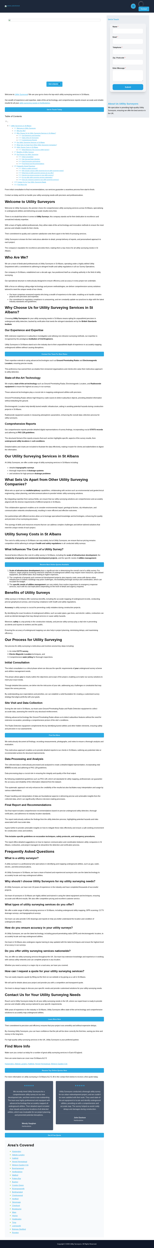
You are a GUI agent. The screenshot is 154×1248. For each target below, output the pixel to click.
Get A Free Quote (54, 1135)
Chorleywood (17, 1195)
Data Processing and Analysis (31, 161)
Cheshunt (16, 1206)
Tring (14, 1222)
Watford (15, 1175)
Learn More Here (54, 1019)
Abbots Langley (21, 1064)
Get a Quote (53, 84)
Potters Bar (16, 1179)
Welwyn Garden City (59, 1064)
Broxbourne (16, 1209)
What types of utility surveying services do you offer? (38, 173)
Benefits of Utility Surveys (25, 152)
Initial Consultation (27, 156)
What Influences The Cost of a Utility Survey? (35, 149)
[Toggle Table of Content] (6, 122)
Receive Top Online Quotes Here (54, 1070)
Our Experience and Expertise (31, 135)
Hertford (15, 1199)
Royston (15, 1233)
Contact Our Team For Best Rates (54, 354)
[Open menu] (133, 6)
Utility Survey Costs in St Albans (27, 147)
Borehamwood (18, 1168)
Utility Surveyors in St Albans (21, 126)
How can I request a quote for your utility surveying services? (40, 179)
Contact (144, 9)
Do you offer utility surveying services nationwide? (37, 177)
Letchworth (16, 1226)
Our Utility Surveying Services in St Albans (31, 142)
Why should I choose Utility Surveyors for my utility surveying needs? (43, 170)
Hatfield (31, 1064)
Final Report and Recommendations (33, 163)
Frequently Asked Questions (26, 166)
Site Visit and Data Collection (31, 159)
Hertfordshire (17, 1172)
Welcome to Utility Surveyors (26, 128)
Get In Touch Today (54, 109)
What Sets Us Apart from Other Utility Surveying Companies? (37, 145)
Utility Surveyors (21, 94)
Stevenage (16, 1202)
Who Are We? (21, 131)
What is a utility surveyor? (30, 168)
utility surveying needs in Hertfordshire (34, 103)
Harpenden (9, 1064)
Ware (14, 1212)
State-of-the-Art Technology (30, 137)
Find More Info (22, 184)
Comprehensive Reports (29, 140)
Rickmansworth (18, 1189)
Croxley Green (18, 1185)
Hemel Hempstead (42, 1064)
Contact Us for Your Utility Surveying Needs (31, 182)
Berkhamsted (17, 1192)
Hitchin (15, 1216)
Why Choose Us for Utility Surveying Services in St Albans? (36, 133)
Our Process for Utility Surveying (27, 154)
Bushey (15, 1182)
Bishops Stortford (19, 1229)
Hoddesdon (16, 1219)
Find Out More (54, 735)
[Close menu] (141, 4)
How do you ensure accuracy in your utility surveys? (38, 175)
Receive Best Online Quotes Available (54, 564)
